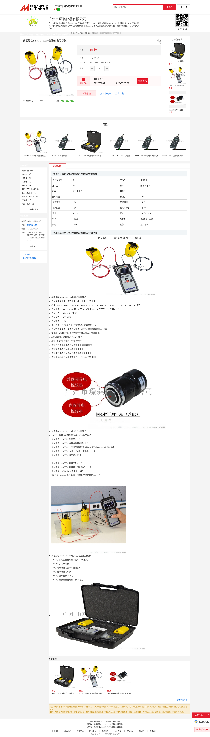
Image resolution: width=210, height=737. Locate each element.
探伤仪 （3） (27, 178)
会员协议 (117, 731)
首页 (72, 33)
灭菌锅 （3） (27, 200)
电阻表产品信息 (96, 721)
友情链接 (153, 731)
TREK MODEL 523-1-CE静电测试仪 (119, 155)
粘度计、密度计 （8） (30, 196)
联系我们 (67, 731)
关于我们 (55, 731)
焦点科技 (108, 734)
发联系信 (86, 93)
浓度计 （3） (27, 182)
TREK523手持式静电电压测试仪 (146, 155)
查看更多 (33, 209)
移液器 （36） (27, 185)
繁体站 (141, 731)
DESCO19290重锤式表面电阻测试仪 (183, 61)
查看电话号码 (32, 225)
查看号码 (142, 81)
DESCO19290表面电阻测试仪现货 (182, 85)
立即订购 (119, 93)
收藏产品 (29, 101)
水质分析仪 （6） (28, 204)
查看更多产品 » (183, 700)
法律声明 (130, 731)
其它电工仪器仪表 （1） (31, 189)
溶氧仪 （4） (27, 174)
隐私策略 (105, 731)
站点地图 (92, 731)
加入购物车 (105, 93)
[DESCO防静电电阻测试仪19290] (177, 99)
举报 (42, 101)
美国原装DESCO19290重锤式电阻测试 (108, 724)
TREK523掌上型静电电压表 (172, 155)
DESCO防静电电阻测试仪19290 (181, 110)
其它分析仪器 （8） (29, 193)
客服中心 (80, 731)
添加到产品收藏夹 (30, 258)
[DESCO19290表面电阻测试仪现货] (177, 75)
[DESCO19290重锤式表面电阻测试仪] (177, 50)
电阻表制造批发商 (113, 721)
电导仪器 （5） (28, 170)
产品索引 (26, 254)
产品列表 (79, 33)
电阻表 (87, 33)
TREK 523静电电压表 (59, 155)
